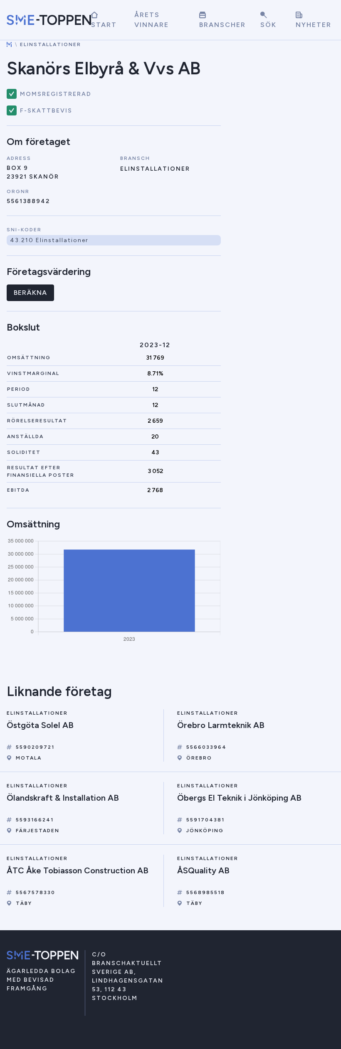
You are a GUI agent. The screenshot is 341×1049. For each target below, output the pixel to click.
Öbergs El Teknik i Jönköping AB (239, 798)
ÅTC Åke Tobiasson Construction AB (77, 870)
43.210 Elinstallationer (49, 240)
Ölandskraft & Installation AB (63, 798)
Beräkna (30, 293)
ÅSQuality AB (203, 870)
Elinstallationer (50, 44)
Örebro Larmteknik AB (220, 725)
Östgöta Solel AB (40, 725)
